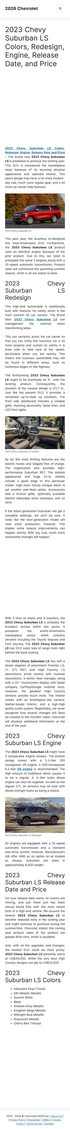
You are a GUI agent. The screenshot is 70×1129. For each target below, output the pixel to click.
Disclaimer (34, 1119)
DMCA (46, 1119)
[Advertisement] (35, 108)
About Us (56, 1116)
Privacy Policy (17, 1119)
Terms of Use (34, 1123)
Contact (49, 1123)
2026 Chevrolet (21, 8)
